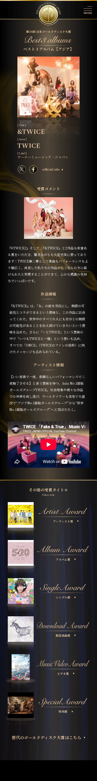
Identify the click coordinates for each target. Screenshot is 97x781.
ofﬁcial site (51, 169)
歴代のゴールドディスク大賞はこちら (46, 737)
